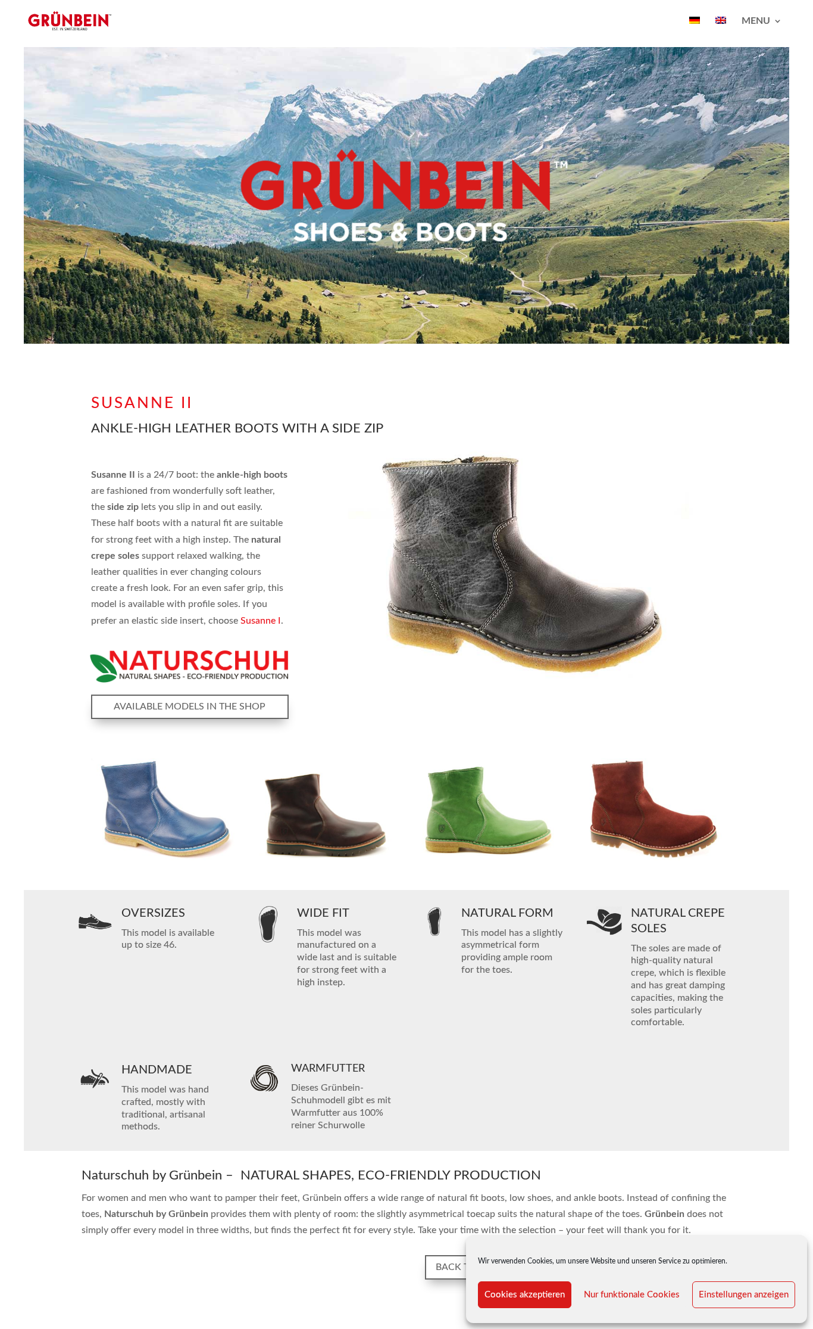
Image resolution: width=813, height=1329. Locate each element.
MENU (756, 21)
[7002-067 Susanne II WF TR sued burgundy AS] (650, 860)
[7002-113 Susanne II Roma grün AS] (487, 860)
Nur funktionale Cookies (632, 1294)
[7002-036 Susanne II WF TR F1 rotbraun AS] (325, 860)
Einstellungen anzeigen (744, 1294)
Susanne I (260, 620)
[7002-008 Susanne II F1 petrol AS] (162, 860)
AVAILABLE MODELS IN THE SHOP (189, 706)
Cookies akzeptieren (524, 1294)
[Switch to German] (694, 29)
